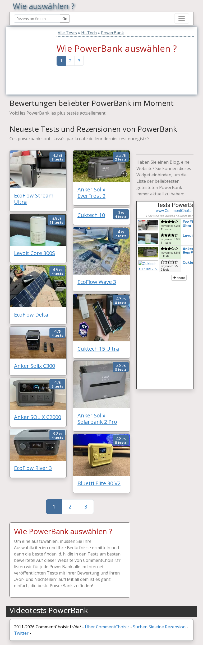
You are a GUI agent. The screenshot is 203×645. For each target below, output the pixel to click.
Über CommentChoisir (107, 627)
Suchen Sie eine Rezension (159, 627)
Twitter (21, 633)
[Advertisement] (43, 60)
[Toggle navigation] (181, 18)
